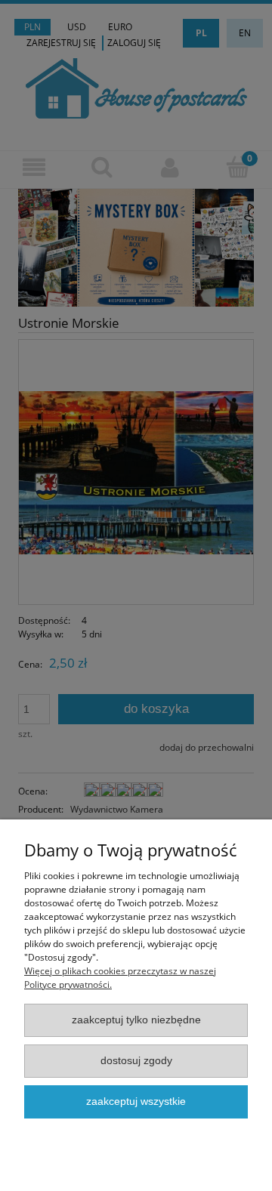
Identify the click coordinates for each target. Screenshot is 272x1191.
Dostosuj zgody (136, 1060)
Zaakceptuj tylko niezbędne (136, 1020)
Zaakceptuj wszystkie (136, 1101)
